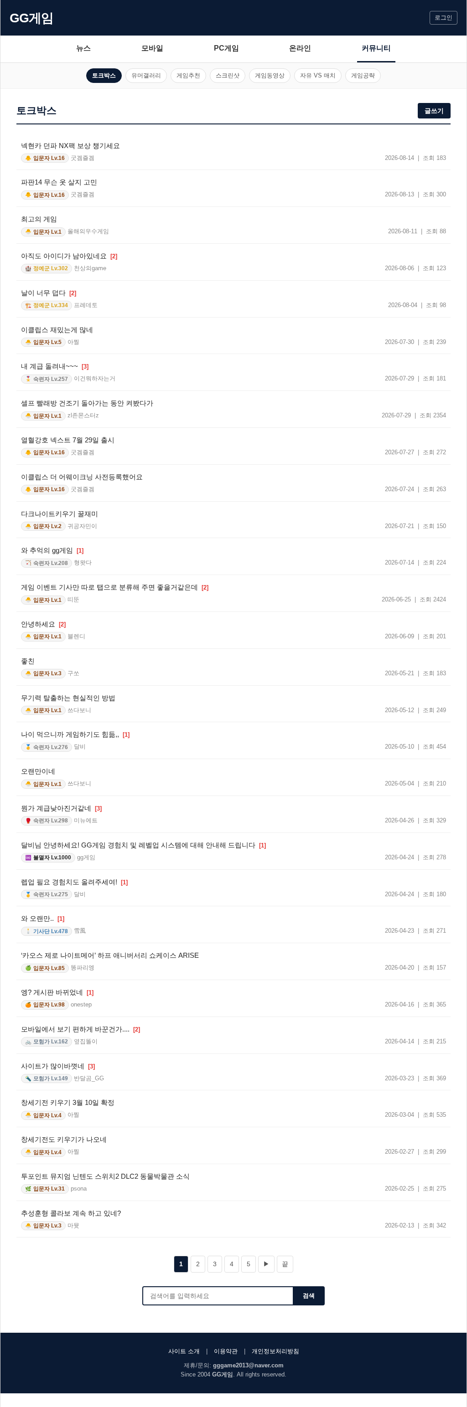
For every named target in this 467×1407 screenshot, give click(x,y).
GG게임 (31, 18)
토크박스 (104, 75)
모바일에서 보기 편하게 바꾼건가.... (80, 1029)
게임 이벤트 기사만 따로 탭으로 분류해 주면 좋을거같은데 (114, 587)
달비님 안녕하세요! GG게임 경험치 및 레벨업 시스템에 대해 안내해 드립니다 (143, 845)
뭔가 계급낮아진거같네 (61, 808)
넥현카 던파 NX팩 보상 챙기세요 (70, 145)
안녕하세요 (43, 624)
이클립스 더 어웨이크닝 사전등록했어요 (82, 477)
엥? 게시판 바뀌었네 (57, 992)
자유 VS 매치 (318, 75)
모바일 (152, 48)
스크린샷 (227, 75)
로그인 (443, 17)
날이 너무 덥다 (48, 293)
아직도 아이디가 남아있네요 (69, 256)
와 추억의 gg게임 (52, 550)
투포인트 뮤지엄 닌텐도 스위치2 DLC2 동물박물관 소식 (105, 1176)
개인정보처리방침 (275, 1351)
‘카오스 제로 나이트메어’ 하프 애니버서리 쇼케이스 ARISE (110, 955)
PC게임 (226, 48)
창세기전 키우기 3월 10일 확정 (67, 1102)
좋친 (28, 661)
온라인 (300, 48)
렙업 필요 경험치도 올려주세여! (74, 882)
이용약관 (226, 1351)
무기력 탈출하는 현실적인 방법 (68, 698)
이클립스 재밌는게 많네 (57, 330)
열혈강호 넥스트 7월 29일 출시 (67, 440)
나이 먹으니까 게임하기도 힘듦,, (75, 734)
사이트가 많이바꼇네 (58, 1066)
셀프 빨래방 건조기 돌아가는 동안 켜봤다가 (87, 403)
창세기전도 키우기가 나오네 (64, 1139)
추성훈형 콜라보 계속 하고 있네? (71, 1213)
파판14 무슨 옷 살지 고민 (59, 182)
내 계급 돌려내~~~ (54, 366)
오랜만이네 (38, 771)
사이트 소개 (184, 1351)
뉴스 (83, 48)
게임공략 (363, 75)
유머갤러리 (146, 75)
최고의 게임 (39, 219)
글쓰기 (434, 110)
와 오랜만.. (42, 918)
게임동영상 (270, 75)
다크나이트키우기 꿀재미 (59, 514)
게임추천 (188, 75)
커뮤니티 (376, 48)
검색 (309, 1295)
